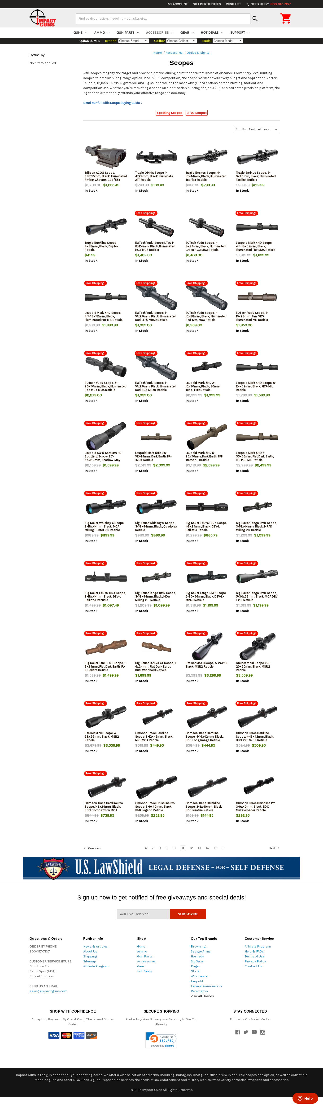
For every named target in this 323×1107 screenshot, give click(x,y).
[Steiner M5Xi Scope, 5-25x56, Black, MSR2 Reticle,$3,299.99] (207, 647)
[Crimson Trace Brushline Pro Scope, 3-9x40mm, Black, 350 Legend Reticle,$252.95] (156, 787)
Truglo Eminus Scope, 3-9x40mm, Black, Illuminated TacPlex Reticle (256, 176)
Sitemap (89, 961)
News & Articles (95, 946)
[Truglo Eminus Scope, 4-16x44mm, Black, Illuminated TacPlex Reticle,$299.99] (207, 157)
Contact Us (253, 966)
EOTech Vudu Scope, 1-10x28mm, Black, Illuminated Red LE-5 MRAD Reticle (155, 316)
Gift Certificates (207, 4)
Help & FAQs (254, 951)
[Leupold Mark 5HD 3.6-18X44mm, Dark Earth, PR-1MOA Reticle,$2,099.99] (156, 437)
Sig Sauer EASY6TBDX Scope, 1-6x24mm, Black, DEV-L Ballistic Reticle (206, 526)
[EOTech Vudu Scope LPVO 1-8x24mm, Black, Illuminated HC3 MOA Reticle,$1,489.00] (156, 227)
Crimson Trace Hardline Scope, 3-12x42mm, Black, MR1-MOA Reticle (154, 736)
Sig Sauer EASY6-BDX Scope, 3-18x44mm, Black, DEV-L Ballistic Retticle (105, 596)
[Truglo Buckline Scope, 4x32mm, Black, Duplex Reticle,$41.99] (106, 227)
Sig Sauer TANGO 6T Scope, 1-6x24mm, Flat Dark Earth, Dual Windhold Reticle (156, 666)
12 (191, 848)
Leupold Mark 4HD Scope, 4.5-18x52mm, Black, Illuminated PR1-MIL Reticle (103, 316)
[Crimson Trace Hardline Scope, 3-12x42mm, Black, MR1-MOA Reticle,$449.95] (156, 717)
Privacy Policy (255, 961)
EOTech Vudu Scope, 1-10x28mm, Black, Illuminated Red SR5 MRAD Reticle (155, 386)
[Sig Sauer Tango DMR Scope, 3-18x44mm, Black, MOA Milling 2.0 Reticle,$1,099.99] (156, 577)
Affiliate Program (96, 966)
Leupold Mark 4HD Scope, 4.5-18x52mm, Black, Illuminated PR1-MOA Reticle (255, 246)
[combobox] (163, 18)
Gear (184, 32)
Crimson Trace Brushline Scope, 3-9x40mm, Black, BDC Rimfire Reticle (204, 806)
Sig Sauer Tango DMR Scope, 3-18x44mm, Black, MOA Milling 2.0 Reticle (155, 596)
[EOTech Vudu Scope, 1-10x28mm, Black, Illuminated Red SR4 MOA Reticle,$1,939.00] (207, 297)
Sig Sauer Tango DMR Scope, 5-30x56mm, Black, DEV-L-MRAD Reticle (206, 596)
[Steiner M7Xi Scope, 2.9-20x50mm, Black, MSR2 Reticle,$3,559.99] (257, 647)
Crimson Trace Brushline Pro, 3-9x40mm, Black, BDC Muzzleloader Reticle (256, 806)
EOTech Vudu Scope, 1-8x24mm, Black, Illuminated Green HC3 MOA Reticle (206, 246)
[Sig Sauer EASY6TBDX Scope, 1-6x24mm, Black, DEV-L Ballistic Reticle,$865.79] (207, 507)
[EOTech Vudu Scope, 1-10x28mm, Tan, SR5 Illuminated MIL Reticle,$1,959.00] (257, 297)
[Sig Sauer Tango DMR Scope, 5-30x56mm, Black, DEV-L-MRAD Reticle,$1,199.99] (207, 577)
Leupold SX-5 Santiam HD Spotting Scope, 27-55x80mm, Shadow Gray (103, 456)
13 (199, 848)
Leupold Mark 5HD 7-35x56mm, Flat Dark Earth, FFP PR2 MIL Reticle (255, 456)
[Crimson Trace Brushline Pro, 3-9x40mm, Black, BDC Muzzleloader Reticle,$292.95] (257, 787)
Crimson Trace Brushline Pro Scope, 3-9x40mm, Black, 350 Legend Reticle (155, 806)
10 (174, 848)
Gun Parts (126, 32)
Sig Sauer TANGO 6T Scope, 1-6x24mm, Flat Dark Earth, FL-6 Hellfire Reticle (106, 666)
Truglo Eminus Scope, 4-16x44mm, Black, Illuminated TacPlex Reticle (206, 176)
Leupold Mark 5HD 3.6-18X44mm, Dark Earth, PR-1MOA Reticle (153, 456)
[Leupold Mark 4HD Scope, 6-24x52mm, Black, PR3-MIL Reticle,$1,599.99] (257, 367)
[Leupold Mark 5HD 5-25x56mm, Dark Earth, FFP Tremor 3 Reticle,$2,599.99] (207, 437)
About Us (90, 951)
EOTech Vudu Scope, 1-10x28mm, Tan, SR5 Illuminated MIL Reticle (252, 316)
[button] (161, 1040)
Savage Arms (201, 951)
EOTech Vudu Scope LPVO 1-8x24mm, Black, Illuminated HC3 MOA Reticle (155, 246)
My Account (178, 4)
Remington (199, 991)
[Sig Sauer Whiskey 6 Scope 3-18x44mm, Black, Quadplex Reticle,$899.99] (156, 507)
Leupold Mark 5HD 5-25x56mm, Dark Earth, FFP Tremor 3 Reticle (204, 456)
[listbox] (264, 129)
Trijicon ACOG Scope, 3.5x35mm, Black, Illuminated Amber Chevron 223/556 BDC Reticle (106, 178)
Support (237, 32)
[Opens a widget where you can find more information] (305, 1099)
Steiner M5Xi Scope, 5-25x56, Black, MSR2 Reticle (207, 664)
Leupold (197, 981)
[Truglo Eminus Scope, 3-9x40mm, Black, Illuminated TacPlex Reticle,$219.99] (257, 157)
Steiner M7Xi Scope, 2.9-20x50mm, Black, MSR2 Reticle (253, 666)
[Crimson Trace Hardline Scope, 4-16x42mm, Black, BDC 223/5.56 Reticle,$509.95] (257, 717)
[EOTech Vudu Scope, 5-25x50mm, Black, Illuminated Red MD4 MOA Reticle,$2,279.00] (106, 367)
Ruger (195, 966)
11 (183, 848)
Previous (94, 848)
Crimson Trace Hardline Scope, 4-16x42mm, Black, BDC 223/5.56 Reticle (255, 736)
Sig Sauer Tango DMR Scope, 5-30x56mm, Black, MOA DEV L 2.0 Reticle (256, 596)
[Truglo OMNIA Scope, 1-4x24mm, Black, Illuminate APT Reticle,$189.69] (156, 157)
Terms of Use (254, 956)
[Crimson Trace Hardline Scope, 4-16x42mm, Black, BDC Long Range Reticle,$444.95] (207, 717)
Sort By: (241, 129)
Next (272, 848)
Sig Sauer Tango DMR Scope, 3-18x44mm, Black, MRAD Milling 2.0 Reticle (256, 526)
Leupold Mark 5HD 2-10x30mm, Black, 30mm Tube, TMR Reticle (203, 386)
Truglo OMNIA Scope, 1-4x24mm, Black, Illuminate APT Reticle (154, 176)
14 (207, 848)
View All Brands (202, 996)
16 (223, 848)
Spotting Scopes (169, 113)
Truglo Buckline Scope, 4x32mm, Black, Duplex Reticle (101, 246)
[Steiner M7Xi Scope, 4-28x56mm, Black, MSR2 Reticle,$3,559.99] (106, 717)
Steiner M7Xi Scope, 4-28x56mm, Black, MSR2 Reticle (102, 736)
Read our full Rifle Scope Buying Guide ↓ (112, 103)
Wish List (233, 4)
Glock (195, 971)
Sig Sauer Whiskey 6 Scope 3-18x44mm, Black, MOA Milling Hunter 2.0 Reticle (104, 526)
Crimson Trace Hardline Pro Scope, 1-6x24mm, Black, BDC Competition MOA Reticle (104, 808)
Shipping (90, 956)
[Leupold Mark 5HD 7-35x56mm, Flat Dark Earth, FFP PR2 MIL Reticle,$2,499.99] (257, 437)
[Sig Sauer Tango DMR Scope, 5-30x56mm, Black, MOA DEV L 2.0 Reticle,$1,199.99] (257, 577)
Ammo (99, 32)
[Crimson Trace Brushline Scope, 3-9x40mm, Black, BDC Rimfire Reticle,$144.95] (207, 787)
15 (215, 848)
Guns (78, 32)
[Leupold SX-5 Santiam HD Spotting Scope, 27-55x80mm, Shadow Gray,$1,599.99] (106, 437)
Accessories (157, 32)
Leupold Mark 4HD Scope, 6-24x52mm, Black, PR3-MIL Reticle (256, 386)
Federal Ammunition (206, 986)
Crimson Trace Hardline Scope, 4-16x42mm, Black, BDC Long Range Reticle (204, 736)
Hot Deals (210, 32)
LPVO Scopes (197, 113)
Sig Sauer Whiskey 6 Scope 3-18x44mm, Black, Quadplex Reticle (156, 526)
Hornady (197, 956)
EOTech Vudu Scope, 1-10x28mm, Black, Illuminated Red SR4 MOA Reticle (206, 316)
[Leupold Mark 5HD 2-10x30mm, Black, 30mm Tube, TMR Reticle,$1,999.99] (207, 367)
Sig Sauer (198, 961)
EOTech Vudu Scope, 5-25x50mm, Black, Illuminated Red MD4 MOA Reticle (106, 386)
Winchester (200, 976)
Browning (198, 946)
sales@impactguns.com (48, 991)
